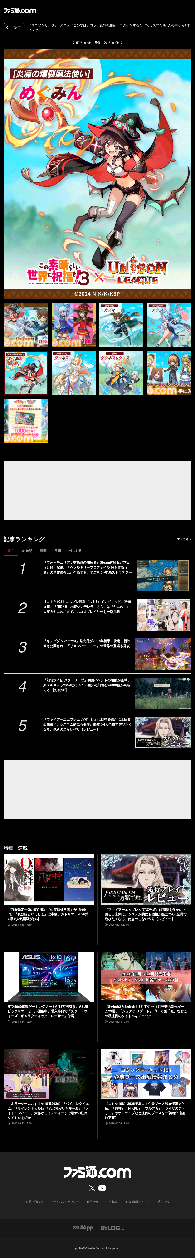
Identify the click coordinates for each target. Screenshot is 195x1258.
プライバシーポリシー (64, 1201)
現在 (11, 550)
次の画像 (111, 42)
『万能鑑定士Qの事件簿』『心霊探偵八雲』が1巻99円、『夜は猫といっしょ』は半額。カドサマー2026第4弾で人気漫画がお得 (48, 914)
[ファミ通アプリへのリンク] (83, 1227)
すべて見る (184, 539)
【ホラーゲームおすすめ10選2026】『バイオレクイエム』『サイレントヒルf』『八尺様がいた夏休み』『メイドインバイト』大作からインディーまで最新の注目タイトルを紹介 (48, 1110)
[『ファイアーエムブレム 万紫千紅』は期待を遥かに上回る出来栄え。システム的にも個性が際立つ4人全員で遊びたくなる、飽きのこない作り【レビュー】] (163, 732)
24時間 (27, 550)
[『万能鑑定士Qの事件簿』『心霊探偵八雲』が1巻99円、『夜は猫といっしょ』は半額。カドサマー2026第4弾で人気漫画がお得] (49, 879)
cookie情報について (137, 1201)
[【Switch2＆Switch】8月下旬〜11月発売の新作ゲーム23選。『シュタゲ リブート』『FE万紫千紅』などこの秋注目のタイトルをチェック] (146, 977)
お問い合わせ (34, 1201)
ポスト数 (75, 550)
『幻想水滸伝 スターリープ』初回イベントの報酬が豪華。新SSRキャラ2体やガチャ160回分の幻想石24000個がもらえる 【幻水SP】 (87, 685)
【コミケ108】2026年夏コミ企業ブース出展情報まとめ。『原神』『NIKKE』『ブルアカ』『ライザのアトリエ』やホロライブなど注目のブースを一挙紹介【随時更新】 (145, 1110)
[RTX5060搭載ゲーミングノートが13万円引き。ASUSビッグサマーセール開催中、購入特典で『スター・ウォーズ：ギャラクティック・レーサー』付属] (49, 977)
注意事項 (111, 1201)
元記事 (15, 27)
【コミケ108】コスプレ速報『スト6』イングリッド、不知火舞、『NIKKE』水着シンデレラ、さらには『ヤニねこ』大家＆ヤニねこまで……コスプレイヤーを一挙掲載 (87, 606)
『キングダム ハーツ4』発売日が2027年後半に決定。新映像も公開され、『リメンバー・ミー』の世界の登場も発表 (86, 643)
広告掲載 (163, 1201)
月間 (57, 550)
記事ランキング (24, 539)
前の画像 (83, 42)
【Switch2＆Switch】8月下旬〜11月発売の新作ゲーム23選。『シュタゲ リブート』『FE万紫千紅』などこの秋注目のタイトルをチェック (146, 1011)
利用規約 (92, 1201)
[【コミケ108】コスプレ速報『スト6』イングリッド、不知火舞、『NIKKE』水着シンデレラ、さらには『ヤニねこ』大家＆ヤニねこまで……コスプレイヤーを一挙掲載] (163, 615)
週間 (43, 550)
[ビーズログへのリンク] (113, 1227)
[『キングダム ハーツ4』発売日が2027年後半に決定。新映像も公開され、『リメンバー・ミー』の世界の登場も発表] (163, 654)
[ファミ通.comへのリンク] (20, 10)
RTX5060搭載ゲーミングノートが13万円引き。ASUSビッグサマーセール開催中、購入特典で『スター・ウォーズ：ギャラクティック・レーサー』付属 (48, 1011)
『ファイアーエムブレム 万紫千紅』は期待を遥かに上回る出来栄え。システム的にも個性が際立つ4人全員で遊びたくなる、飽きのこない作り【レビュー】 (87, 724)
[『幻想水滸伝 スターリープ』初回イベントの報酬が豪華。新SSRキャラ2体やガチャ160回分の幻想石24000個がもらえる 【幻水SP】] (163, 693)
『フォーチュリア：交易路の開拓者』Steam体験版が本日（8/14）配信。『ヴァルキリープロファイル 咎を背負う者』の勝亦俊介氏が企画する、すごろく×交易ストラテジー (87, 567)
